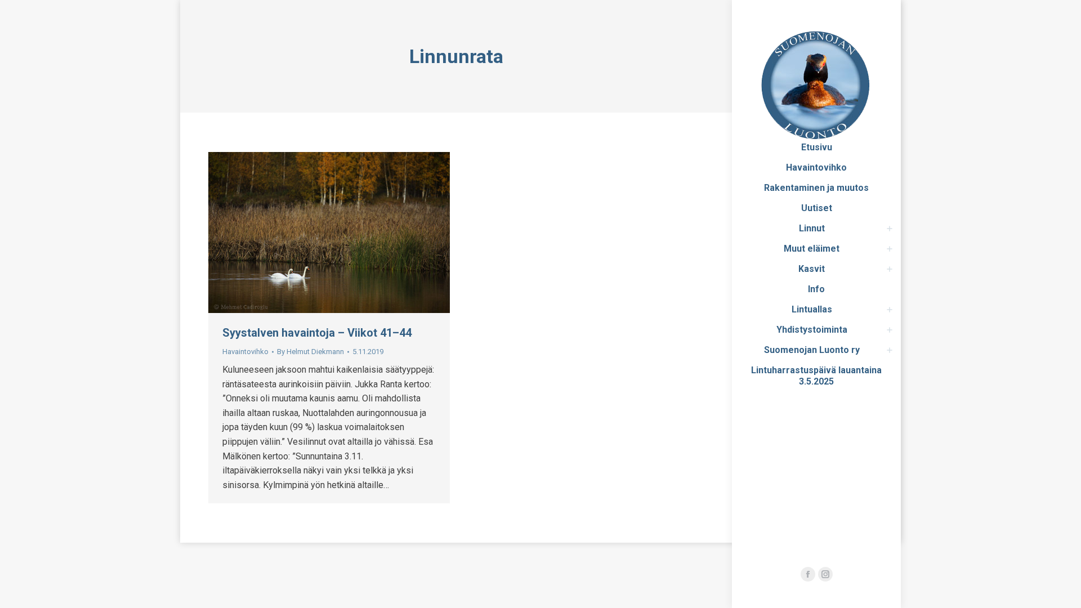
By (310, 351)
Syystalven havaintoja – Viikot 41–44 (317, 332)
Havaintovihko (245, 351)
